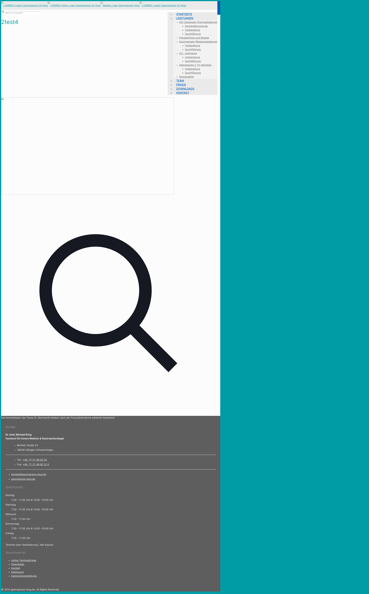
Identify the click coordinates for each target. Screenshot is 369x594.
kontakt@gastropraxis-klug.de (28, 474)
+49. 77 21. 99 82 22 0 (36, 464)
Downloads (17, 564)
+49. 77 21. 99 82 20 (35, 459)
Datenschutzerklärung (24, 576)
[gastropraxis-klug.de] (93, 5)
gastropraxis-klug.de (23, 479)
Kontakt (15, 568)
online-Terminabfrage (23, 560)
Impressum (17, 572)
